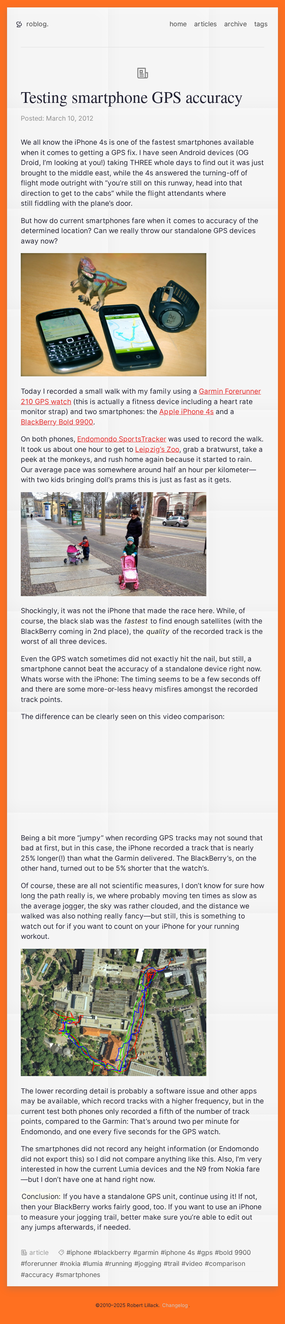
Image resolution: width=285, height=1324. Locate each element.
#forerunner (39, 1263)
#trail (171, 1263)
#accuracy (37, 1274)
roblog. (37, 24)
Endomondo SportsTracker (121, 439)
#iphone (78, 1252)
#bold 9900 (233, 1252)
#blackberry (112, 1252)
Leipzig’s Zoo (157, 449)
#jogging (147, 1263)
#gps (205, 1252)
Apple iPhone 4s (186, 411)
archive (235, 24)
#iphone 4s (178, 1252)
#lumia (93, 1263)
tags (261, 24)
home (178, 24)
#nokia (70, 1263)
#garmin (145, 1252)
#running (118, 1263)
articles (205, 24)
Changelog (175, 1305)
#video (192, 1263)
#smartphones (78, 1274)
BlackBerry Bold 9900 (57, 422)
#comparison (225, 1263)
